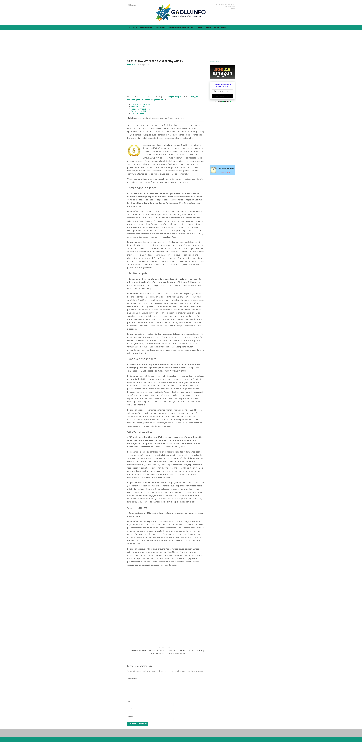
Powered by (218, 101)
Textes (199, 27)
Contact (232, 8)
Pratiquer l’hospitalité (140, 109)
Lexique (208, 27)
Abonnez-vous (222, 96)
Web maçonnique (146, 27)
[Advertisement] (181, 43)
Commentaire (132, 678)
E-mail (129, 709)
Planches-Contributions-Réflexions (181, 27)
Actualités (133, 27)
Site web (130, 716)
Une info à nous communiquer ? (225, 4)
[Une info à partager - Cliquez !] (222, 170)
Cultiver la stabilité (139, 111)
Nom (129, 701)
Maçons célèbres (220, 27)
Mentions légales (229, 6)
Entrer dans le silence (140, 104)
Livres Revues (160, 27)
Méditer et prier (138, 106)
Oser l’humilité (137, 113)
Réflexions (131, 65)
